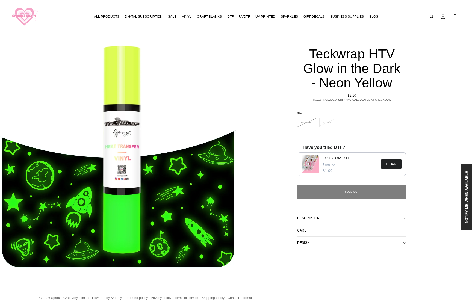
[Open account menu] (443, 17)
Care (301, 230)
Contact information (242, 298)
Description (308, 218)
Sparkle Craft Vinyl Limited (70, 298)
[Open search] (432, 17)
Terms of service (186, 298)
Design (303, 243)
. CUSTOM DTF (336, 158)
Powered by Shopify (107, 298)
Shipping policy (213, 298)
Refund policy (137, 298)
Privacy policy (161, 298)
